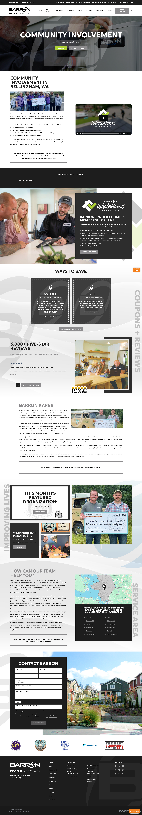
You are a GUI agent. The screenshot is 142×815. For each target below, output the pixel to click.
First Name (19, 669)
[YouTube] (123, 766)
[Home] (19, 10)
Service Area (52, 781)
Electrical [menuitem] (70, 10)
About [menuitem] (109, 10)
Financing (61, 48)
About (50, 766)
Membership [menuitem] (70, 2)
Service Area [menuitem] (87, 2)
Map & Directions (72, 776)
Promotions (52, 792)
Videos (51, 788)
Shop (50, 785)
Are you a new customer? (23, 686)
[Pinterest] (119, 770)
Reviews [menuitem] (113, 2)
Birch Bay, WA (111, 627)
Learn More (40, 512)
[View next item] (18, 385)
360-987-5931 (126, 2)
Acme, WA (89, 617)
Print (56, 316)
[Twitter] (119, 766)
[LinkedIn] (123, 770)
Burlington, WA (90, 634)
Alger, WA (110, 617)
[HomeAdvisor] (119, 774)
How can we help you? (22, 691)
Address (18, 680)
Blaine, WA (89, 631)
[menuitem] (43, 180)
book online (122, 10)
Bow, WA (109, 631)
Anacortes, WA (90, 621)
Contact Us (52, 800)
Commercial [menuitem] (100, 10)
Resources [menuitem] (78, 2)
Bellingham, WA (111, 624)
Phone (17, 675)
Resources (52, 777)
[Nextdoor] (123, 774)
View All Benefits (89, 252)
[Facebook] (115, 766)
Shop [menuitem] (94, 2)
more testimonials (31, 385)
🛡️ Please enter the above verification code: (29, 705)
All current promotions (71, 329)
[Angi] (115, 774)
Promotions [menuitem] (106, 2)
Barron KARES (53, 770)
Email (50, 316)
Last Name (43, 669)
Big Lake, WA (89, 627)
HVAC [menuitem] (41, 10)
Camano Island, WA (112, 634)
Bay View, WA (89, 624)
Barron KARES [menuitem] (60, 2)
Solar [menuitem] (80, 10)
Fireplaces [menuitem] (59, 10)
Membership (52, 773)
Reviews (51, 796)
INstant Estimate (78, 48)
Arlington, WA (111, 621)
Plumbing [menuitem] (89, 10)
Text (44, 316)
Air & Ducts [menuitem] (48, 10)
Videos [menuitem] (98, 2)
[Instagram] (115, 770)
